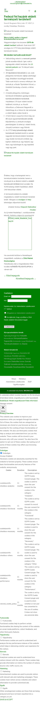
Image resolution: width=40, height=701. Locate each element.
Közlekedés (17, 341)
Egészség (7, 336)
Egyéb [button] (2, 685)
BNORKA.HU (28, 391)
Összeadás (8, 367)
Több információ (31, 401)
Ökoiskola (21, 26)
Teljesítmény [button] (4, 635)
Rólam (14, 379)
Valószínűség (27, 364)
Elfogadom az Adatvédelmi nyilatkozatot (20, 313)
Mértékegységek (10, 359)
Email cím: (7, 296)
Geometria (23, 353)
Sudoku (22, 362)
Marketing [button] (3, 668)
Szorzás (28, 361)
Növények (29, 341)
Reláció (28, 359)
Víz (20, 344)
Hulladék (23, 336)
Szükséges (6, 453)
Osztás (19, 359)
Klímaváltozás (8, 338)
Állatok (24, 344)
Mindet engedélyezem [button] (17, 401)
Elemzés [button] (3, 652)
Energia (13, 336)
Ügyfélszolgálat (18, 384)
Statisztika (15, 361)
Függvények (16, 353)
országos (21, 200)
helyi (29, 200)
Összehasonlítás (19, 367)
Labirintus (21, 356)
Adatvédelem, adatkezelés (15, 382)
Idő (29, 353)
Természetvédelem (11, 344)
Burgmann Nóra (15, 23)
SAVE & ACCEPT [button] (6, 699)
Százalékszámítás (17, 364)
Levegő (23, 341)
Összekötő (30, 367)
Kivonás (15, 356)
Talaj (34, 341)
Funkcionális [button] (4, 618)
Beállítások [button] (4, 401)
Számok (7, 364)
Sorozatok (7, 362)
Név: (5, 301)
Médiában (22, 379)
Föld (18, 336)
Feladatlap (13, 26)
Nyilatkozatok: (9, 306)
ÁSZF (30, 382)
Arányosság (8, 353)
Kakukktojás (8, 356)
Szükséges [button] (4, 450)
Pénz (23, 359)
